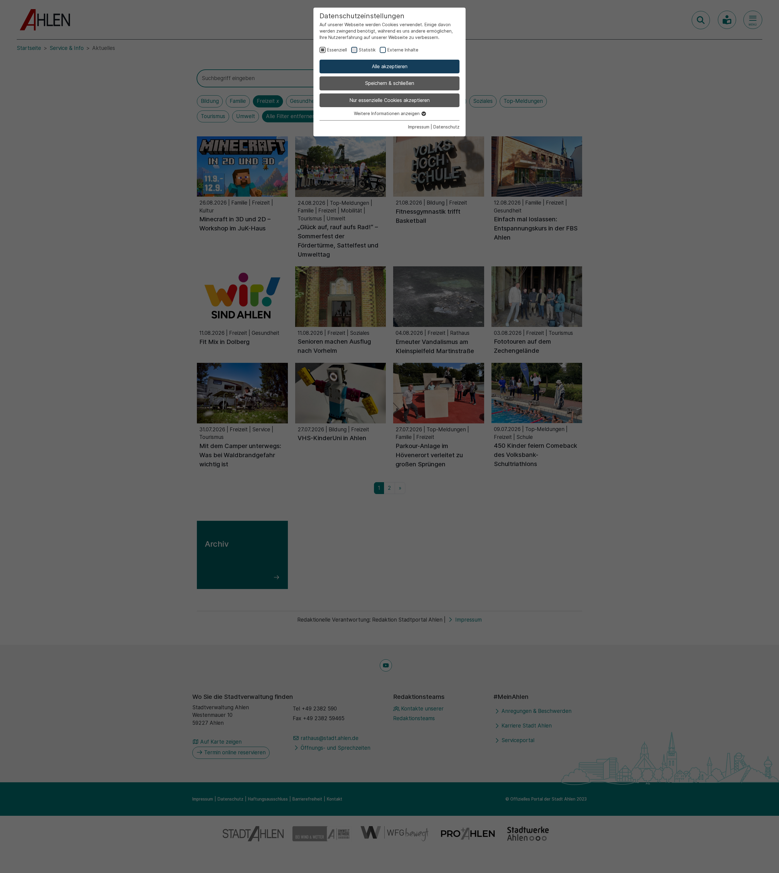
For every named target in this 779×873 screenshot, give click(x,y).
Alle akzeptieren (389, 66)
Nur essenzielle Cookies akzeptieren (389, 100)
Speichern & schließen (389, 83)
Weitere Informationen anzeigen (387, 113)
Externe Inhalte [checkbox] (402, 49)
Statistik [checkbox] (367, 49)
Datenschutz (446, 126)
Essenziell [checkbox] (337, 49)
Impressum (418, 126)
